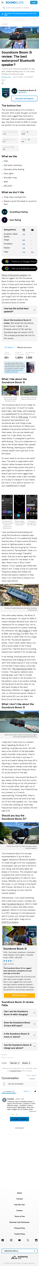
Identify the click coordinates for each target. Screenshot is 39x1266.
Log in (28, 1075)
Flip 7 (19, 633)
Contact (19, 1199)
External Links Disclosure (19, 1222)
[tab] (9, 1091)
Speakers (5, 24)
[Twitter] (28, 1240)
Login (34, 2)
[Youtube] (19, 1240)
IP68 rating (23, 417)
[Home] (14, 2)
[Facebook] (3, 1240)
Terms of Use (19, 1216)
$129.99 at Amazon (10, 922)
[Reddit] (36, 1240)
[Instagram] (11, 1240)
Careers (19, 1210)
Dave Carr (7, 77)
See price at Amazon (24, 98)
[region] (19, 1111)
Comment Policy (15, 1071)
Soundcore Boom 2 (15, 904)
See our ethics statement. (19, 21)
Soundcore (10, 1057)
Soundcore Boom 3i (15, 948)
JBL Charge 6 (24, 630)
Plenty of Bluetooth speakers (14, 275)
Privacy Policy (19, 1228)
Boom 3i (4, 1057)
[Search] (4, 7)
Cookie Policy (19, 1234)
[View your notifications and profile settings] (35, 1091)
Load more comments (19, 1119)
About (19, 1193)
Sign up (34, 1075)
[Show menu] (2, 2)
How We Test (19, 1205)
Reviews (4, 1055)
